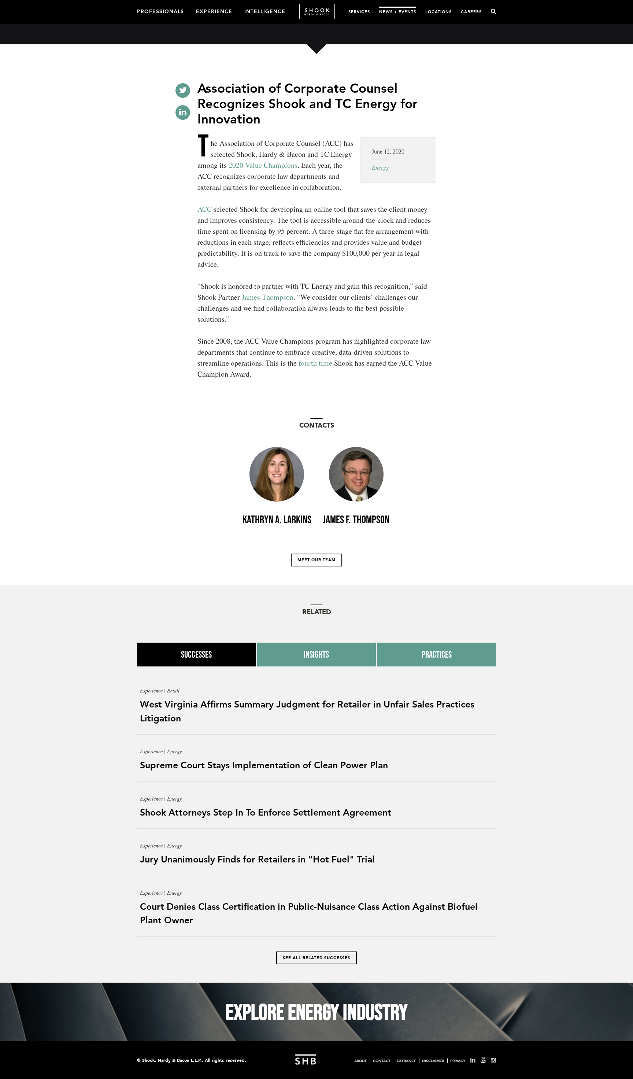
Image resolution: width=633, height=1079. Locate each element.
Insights (316, 654)
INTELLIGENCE (264, 11)
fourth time (315, 363)
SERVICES (359, 11)
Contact (381, 1060)
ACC (204, 209)
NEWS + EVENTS (397, 11)
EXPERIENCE (214, 11)
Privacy (457, 1060)
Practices (437, 654)
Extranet (406, 1060)
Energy (380, 167)
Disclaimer (433, 1060)
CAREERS (471, 11)
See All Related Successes (316, 957)
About (360, 1060)
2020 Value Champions (263, 165)
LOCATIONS (438, 11)
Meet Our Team (316, 559)
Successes (196, 654)
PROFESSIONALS (160, 11)
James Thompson (267, 297)
